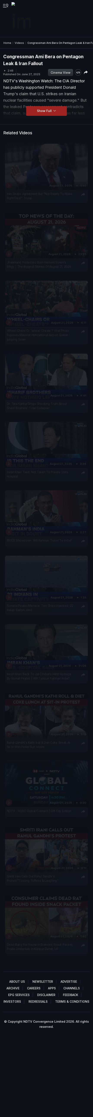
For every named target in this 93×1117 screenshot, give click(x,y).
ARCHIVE (12, 988)
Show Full (45, 111)
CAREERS (33, 988)
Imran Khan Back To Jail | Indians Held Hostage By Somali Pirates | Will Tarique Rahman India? (39, 676)
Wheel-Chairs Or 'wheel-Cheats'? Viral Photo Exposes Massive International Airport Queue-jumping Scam (38, 335)
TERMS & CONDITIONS (72, 1001)
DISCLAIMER (46, 995)
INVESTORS (12, 1001)
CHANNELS (71, 988)
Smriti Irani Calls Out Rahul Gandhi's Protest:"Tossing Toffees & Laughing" (33, 878)
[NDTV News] (21, 18)
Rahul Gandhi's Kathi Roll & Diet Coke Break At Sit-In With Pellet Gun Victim (38, 745)
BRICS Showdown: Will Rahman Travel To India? (39, 540)
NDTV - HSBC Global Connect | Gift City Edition (39, 811)
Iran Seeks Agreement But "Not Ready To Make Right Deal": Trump (39, 196)
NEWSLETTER (42, 981)
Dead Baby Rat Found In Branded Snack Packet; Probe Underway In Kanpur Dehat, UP (40, 947)
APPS (52, 988)
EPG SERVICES (19, 995)
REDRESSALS (38, 1001)
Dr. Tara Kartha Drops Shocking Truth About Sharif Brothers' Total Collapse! (37, 406)
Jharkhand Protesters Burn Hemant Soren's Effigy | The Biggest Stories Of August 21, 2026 (39, 264)
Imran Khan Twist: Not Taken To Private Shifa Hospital (37, 474)
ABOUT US (17, 981)
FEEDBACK (70, 995)
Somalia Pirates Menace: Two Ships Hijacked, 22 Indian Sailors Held (40, 608)
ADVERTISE (69, 981)
